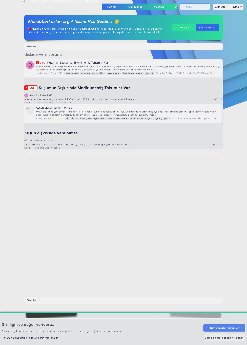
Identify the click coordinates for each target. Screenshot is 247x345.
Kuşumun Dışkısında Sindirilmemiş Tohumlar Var (74, 62)
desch (39, 73)
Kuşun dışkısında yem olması (54, 107)
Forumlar (112, 6)
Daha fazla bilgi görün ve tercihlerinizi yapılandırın (30, 337)
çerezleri (41, 331)
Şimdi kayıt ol (207, 27)
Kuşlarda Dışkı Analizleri (204, 118)
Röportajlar (158, 6)
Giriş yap (185, 27)
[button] (120, 7)
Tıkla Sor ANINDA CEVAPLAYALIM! (195, 73)
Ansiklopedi (135, 6)
